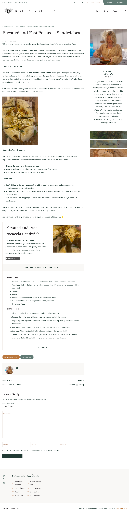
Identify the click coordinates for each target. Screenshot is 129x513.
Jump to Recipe (9, 41)
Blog (19, 508)
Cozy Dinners (20, 488)
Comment (7, 413)
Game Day (19, 495)
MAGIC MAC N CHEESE (11, 383)
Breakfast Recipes (108, 144)
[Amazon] (82, 2)
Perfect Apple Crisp (76, 383)
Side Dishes (34, 492)
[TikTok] (78, 2)
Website (63, 444)
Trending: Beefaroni (115, 2)
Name (6, 444)
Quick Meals (108, 135)
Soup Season (35, 488)
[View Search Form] (125, 11)
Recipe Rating (8, 403)
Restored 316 (121, 508)
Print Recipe (13, 258)
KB (17, 368)
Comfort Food (27, 357)
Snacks (17, 492)
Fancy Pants (35, 495)
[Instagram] (74, 2)
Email (34, 444)
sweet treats (108, 153)
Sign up (24, 2)
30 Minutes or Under (11, 357)
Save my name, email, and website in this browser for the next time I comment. (33, 450)
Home (87, 2)
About (93, 2)
